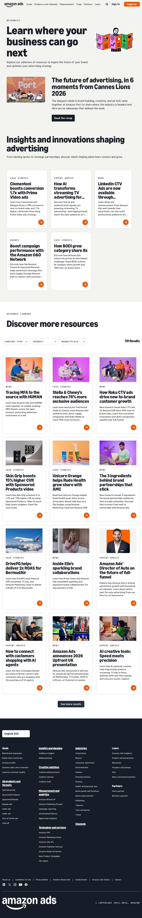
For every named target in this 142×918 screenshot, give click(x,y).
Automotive (80, 753)
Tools (79, 4)
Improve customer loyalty (13, 772)
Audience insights (46, 753)
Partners (88, 4)
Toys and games (82, 810)
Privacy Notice (42, 879)
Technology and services (52, 827)
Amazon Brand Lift (47, 799)
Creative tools (45, 781)
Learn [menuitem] (115, 748)
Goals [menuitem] (5, 748)
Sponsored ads (8, 790)
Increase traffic (8, 762)
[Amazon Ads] (11, 4)
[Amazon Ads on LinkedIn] (4, 885)
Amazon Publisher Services (51, 846)
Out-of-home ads (10, 818)
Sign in (115, 4)
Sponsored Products (11, 794)
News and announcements (123, 777)
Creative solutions (49, 767)
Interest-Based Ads (61, 879)
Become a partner (120, 796)
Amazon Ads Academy (122, 753)
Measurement (67, 4)
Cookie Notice (81, 879)
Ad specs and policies (121, 767)
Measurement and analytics (49, 792)
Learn (98, 4)
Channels (80, 824)
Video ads (6, 809)
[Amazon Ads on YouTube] (20, 885)
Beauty (78, 758)
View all (5, 823)
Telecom (79, 805)
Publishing (79, 800)
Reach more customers (12, 758)
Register (132, 4)
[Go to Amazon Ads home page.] (29, 903)
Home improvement (84, 796)
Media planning (45, 758)
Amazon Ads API (46, 842)
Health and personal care (86, 786)
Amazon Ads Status (101, 879)
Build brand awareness (12, 753)
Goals (29, 4)
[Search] (107, 4)
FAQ (114, 772)
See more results (71, 704)
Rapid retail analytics (48, 818)
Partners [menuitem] (117, 786)
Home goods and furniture (87, 791)
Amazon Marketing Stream (51, 804)
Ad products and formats (11, 783)
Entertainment (81, 767)
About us (6, 879)
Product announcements (123, 758)
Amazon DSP (44, 832)
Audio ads (6, 813)
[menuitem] (16, 804)
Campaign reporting (47, 809)
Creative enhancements (49, 772)
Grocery (78, 781)
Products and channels (46, 4)
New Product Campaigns (49, 856)
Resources (116, 762)
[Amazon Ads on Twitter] (9, 885)
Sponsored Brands (10, 799)
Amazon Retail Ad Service (50, 851)
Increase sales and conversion (15, 767)
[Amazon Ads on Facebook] (26, 885)
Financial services (82, 777)
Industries (81, 748)
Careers (118, 879)
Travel (78, 814)
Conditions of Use (23, 879)
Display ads (7, 804)
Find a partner (118, 791)
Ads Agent (43, 861)
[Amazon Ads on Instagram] (15, 885)
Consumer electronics (85, 762)
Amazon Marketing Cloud (50, 837)
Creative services (46, 777)
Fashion (78, 772)
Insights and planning (50, 748)
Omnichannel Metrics (48, 813)
